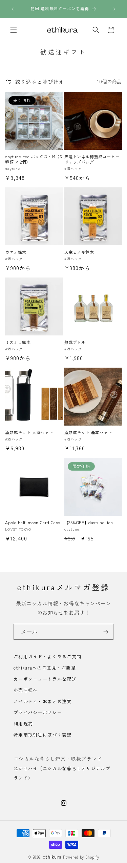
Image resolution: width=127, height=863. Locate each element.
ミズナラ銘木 (18, 342)
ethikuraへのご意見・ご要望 (45, 667)
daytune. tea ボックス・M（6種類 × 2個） (33, 159)
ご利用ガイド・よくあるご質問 (47, 656)
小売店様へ (26, 690)
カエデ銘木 (15, 252)
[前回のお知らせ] (12, 8)
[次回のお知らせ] (114, 8)
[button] (13, 29)
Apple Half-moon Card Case (32, 522)
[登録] (105, 632)
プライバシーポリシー (38, 712)
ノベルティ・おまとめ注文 (43, 701)
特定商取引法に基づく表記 (43, 735)
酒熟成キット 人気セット (29, 432)
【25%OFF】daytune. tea (88, 522)
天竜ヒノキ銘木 (79, 252)
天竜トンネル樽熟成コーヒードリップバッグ (92, 159)
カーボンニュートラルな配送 (45, 679)
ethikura (52, 857)
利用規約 (23, 723)
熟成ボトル (75, 342)
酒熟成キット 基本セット (88, 432)
